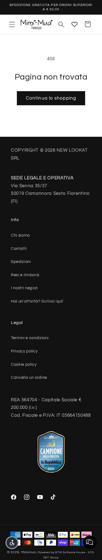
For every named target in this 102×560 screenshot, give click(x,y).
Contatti (19, 248)
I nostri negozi (24, 288)
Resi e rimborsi (25, 275)
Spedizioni (21, 261)
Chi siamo (20, 235)
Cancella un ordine (29, 377)
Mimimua (28, 552)
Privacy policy (24, 351)
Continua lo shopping (51, 98)
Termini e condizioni (29, 338)
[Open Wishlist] (74, 24)
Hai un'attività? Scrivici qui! (37, 301)
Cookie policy (24, 364)
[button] (11, 24)
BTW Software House (70, 552)
